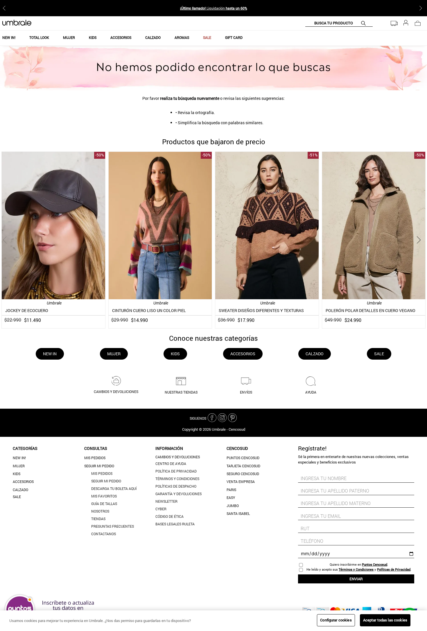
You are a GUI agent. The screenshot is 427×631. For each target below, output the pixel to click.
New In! (19, 457)
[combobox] (339, 23)
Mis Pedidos (94, 457)
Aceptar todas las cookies (385, 620)
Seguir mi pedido (99, 466)
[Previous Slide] (5, 8)
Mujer (19, 466)
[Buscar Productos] (364, 23)
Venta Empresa (241, 481)
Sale (17, 496)
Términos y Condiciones (356, 569)
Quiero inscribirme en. (359, 564)
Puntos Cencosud (243, 457)
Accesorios (23, 481)
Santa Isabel (238, 513)
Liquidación (213, 8)
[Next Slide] (422, 8)
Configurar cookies (335, 620)
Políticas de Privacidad (393, 569)
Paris (231, 489)
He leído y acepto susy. (358, 569)
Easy (231, 497)
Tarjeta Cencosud (243, 466)
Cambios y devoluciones (177, 457)
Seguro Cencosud (243, 473)
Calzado (20, 489)
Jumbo (233, 505)
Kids (16, 473)
